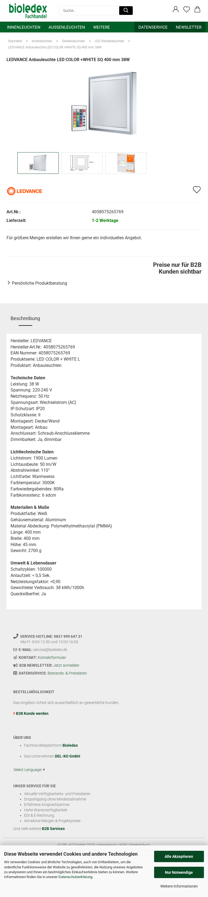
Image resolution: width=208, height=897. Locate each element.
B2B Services (53, 828)
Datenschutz (139, 845)
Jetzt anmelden (66, 665)
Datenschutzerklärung (75, 877)
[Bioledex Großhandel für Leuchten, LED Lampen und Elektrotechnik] (30, 11)
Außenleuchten (66, 27)
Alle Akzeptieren (179, 856)
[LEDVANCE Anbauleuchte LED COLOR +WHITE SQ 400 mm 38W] (104, 103)
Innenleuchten (23, 27)
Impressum (107, 845)
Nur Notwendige (179, 872)
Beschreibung (25, 318)
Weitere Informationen (179, 886)
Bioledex (70, 745)
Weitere (101, 27)
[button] (175, 9)
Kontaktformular (52, 657)
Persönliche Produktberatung (39, 283)
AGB (122, 845)
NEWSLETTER (189, 27)
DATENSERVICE (153, 27)
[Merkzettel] (186, 9)
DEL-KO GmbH (67, 756)
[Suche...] (126, 10)
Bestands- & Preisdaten (67, 673)
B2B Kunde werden (32, 713)
